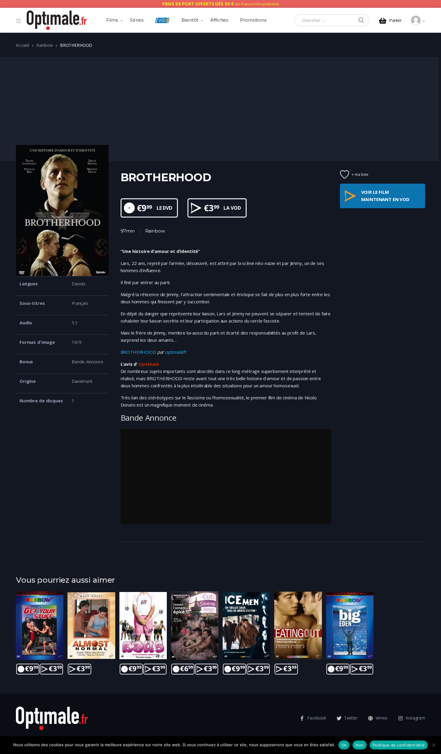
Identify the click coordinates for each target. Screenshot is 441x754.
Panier (395, 20)
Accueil (22, 45)
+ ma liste (360, 174)
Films (112, 20)
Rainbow (44, 45)
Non (360, 745)
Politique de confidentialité (399, 745)
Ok (344, 745)
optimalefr (175, 352)
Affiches (219, 20)
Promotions (253, 20)
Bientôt (190, 20)
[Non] (433, 745)
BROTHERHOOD (138, 352)
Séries (136, 20)
